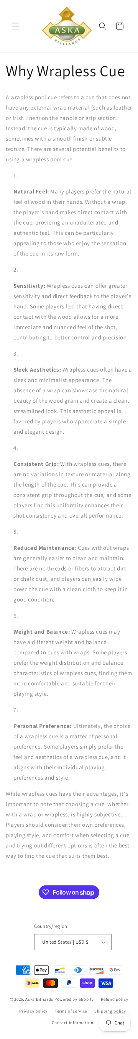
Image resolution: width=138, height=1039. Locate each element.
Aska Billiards (39, 999)
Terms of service (71, 1011)
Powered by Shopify (74, 999)
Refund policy (114, 999)
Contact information (72, 1022)
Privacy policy (33, 1011)
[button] (15, 26)
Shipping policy (110, 1011)
